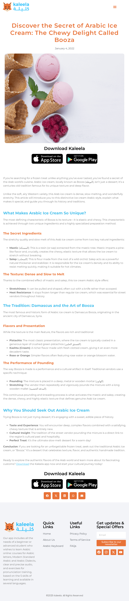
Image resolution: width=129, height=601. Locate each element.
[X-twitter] (113, 552)
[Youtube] (120, 552)
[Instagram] (106, 552)
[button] (115, 7)
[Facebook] (99, 552)
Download (22, 463)
